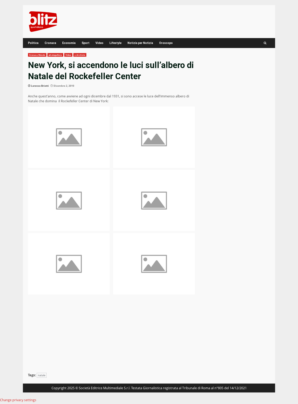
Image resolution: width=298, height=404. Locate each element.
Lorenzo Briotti (40, 85)
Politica (33, 43)
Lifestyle (115, 43)
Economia (69, 43)
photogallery (55, 54)
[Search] (265, 43)
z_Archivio (80, 54)
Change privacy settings (18, 400)
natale (41, 375)
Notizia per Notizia (140, 43)
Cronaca (50, 43)
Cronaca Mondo (37, 54)
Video (99, 43)
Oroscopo (166, 43)
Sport (85, 43)
